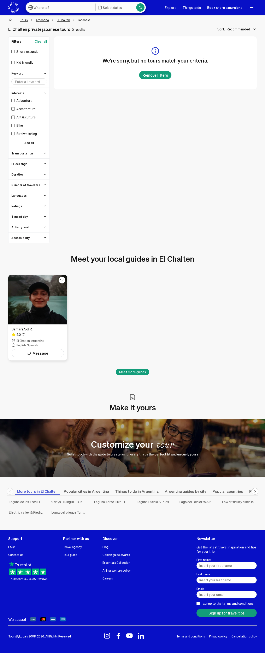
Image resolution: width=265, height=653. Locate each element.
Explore (170, 7)
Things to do (192, 7)
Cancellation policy (244, 636)
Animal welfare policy (116, 570)
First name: (203, 559)
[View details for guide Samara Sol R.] (37, 317)
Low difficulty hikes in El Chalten (240, 502)
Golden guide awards (116, 555)
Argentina (42, 20)
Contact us (15, 555)
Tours (24, 20)
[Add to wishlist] (62, 280)
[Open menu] (251, 7)
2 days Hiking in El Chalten (69, 502)
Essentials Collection (116, 562)
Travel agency (72, 547)
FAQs (12, 547)
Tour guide (70, 555)
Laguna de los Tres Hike (26, 502)
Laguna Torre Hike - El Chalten (112, 502)
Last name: (203, 574)
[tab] (37, 491)
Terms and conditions (190, 636)
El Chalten (63, 20)
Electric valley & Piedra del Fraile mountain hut (27, 512)
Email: (200, 588)
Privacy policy (218, 636)
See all (29, 143)
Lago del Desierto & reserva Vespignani (197, 502)
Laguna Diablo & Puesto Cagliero (155, 502)
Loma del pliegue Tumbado (69, 512)
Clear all (41, 41)
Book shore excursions (224, 7)
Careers (107, 578)
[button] (29, 73)
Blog (105, 547)
